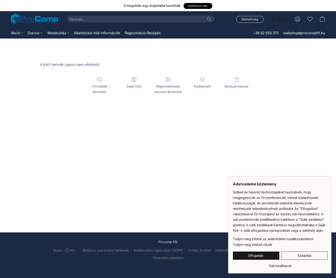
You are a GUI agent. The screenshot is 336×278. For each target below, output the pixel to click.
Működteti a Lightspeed (168, 266)
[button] (198, 6)
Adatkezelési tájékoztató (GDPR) (158, 250)
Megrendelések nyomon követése (168, 89)
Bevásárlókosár (236, 86)
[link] (280, 264)
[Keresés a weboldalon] (209, 19)
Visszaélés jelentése (168, 258)
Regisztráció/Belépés (143, 33)
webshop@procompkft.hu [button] (304, 33)
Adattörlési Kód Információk (97, 33)
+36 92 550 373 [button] (266, 33)
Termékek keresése (99, 89)
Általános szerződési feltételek (106, 250)
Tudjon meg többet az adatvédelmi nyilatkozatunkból (273, 239)
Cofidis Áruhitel (199, 250)
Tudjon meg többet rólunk (252, 245)
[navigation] (279, 19)
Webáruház (57, 33)
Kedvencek (202, 86)
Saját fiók (133, 86)
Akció (16, 33)
